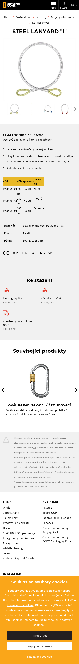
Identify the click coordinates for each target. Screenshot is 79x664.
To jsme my (10, 518)
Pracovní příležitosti (16, 523)
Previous (3, 390)
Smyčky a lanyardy (63, 17)
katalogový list (12, 298)
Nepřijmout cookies (39, 646)
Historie (8, 528)
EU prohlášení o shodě (56, 518)
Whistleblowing (13, 548)
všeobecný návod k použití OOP (20, 323)
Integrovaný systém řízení (19, 538)
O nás (6, 507)
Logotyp (47, 523)
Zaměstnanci (11, 513)
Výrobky (41, 17)
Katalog (47, 507)
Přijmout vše (39, 635)
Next (75, 109)
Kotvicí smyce (41, 22)
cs (72, 5)
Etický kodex (11, 543)
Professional (23, 17)
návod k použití (51, 298)
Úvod (7, 17)
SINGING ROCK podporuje (19, 533)
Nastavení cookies (39, 656)
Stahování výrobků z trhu (19, 558)
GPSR (6, 553)
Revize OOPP (50, 513)
